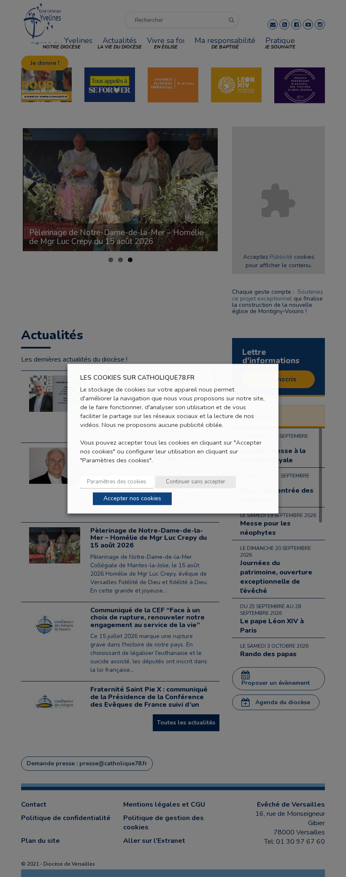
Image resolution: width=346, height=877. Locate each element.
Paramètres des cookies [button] (116, 481)
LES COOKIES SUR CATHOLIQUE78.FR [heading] (137, 377)
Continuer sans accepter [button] (195, 481)
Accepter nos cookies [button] (132, 498)
